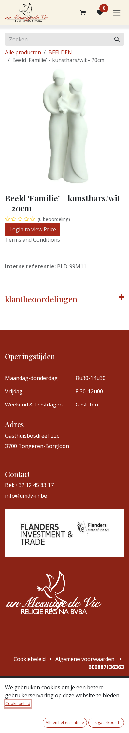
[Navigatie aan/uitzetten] (117, 12)
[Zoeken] (117, 39)
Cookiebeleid (17, 703)
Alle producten (23, 52)
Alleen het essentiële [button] (65, 722)
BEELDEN (60, 52)
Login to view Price (32, 229)
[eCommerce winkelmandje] (82, 12)
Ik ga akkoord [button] (106, 722)
